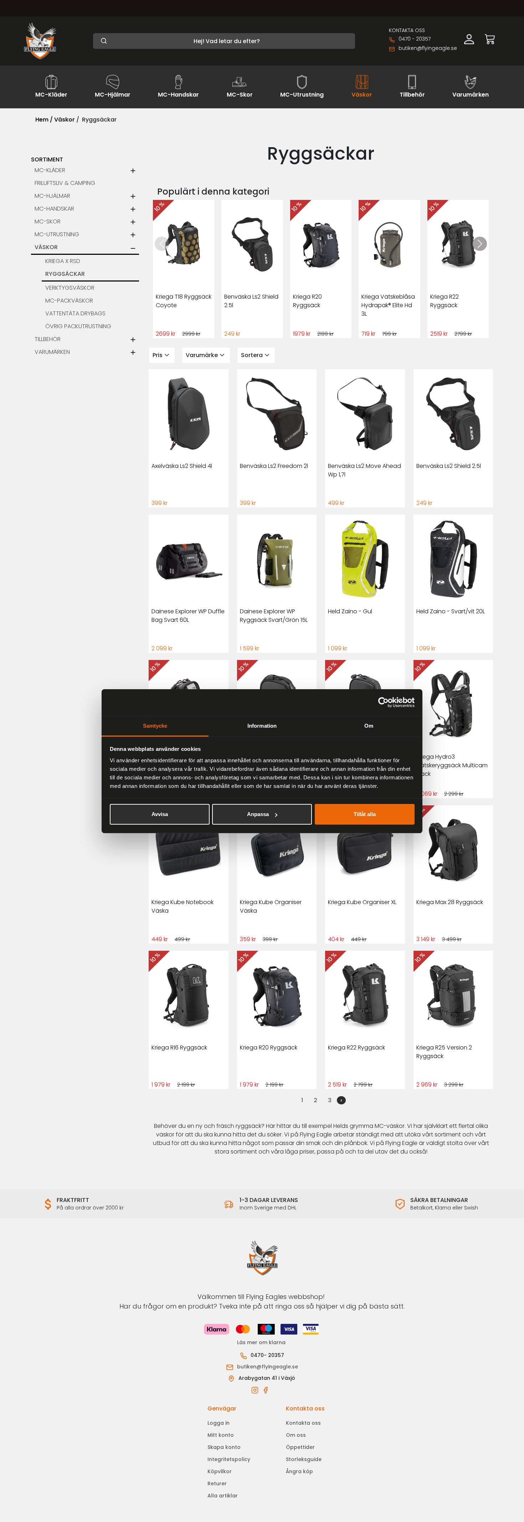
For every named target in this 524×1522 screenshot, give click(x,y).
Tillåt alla (365, 814)
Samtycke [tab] (155, 726)
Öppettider (300, 1447)
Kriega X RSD (62, 261)
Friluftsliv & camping (65, 183)
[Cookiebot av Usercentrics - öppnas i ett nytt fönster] (383, 702)
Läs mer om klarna (262, 1342)
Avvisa (159, 814)
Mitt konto (220, 1435)
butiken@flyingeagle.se (428, 48)
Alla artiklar (222, 1495)
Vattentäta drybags (75, 313)
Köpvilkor (219, 1471)
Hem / (44, 119)
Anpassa (258, 814)
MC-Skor (48, 221)
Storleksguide (304, 1459)
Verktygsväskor (69, 288)
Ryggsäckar (65, 274)
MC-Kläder (50, 170)
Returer (217, 1483)
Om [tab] (368, 726)
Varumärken (52, 352)
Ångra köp (299, 1471)
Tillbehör (48, 339)
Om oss (296, 1435)
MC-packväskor (69, 300)
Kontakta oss (303, 1422)
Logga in (218, 1422)
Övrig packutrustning (78, 326)
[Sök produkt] (224, 41)
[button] (480, 244)
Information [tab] (262, 726)
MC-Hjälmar (52, 196)
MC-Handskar (54, 209)
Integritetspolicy (228, 1459)
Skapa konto (224, 1447)
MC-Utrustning (57, 234)
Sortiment (47, 159)
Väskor (64, 119)
